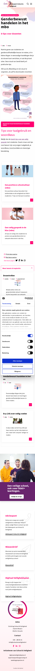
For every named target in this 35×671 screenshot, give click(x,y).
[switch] (30, 341)
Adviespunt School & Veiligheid (16, 5)
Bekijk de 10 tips (16, 496)
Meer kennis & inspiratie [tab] (12, 268)
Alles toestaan (17, 361)
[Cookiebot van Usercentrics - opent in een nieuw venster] (25, 298)
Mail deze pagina (11, 257)
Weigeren (17, 371)
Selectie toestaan (17, 366)
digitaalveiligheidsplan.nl (17, 655)
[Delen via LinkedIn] (22, 260)
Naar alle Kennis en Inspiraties (10, 15)
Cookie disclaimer (18, 668)
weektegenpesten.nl (17, 660)
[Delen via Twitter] (16, 260)
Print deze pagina (11, 254)
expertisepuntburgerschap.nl (17, 658)
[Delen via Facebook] (20, 260)
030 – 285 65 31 (17, 640)
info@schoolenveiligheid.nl (17, 642)
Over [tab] (28, 303)
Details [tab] (18, 303)
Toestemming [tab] (6, 303)
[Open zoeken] (27, 3)
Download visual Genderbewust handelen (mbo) (16, 124)
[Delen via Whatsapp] (25, 260)
